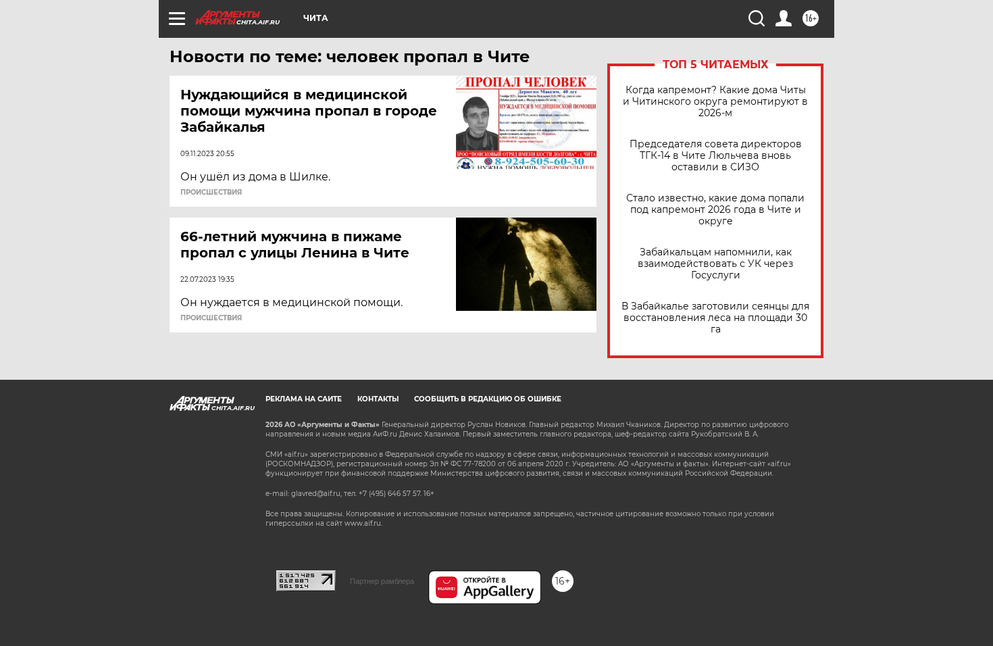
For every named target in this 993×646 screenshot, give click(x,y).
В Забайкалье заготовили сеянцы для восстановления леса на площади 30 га (715, 318)
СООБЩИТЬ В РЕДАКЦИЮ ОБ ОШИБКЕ (487, 399)
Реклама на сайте (303, 399)
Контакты (378, 399)
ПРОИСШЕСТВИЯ (211, 192)
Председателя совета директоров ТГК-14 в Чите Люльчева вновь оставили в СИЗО (716, 156)
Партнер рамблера (382, 581)
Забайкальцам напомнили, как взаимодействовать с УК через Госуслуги (715, 264)
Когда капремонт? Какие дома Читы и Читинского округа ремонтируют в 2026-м (715, 101)
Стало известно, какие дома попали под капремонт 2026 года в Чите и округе (715, 210)
